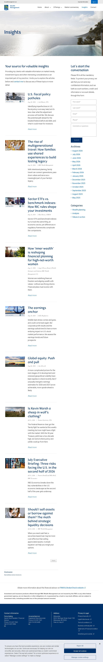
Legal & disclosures (84, 619)
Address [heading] (56, 613)
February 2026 (78, 172)
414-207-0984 (11, 624)
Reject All (80, 646)
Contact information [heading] (11, 613)
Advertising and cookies (85, 634)
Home (40, 7)
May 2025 (76, 198)
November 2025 (78, 183)
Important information (83, 2)
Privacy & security (83, 616)
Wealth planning (78, 210)
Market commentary (72, 7)
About (47, 7)
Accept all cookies (80, 651)
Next (53, 560)
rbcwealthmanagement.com (10, 2)
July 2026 (76, 154)
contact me (18, 81)
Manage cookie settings (80, 657)
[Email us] (5, 626)
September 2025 (79, 190)
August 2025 (77, 194)
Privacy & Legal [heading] (83, 613)
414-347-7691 (37, 620)
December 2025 (78, 179)
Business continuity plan (85, 626)
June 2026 (76, 158)
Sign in (94, 2)
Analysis (75, 213)
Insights (85, 7)
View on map (58, 622)
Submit (76, 140)
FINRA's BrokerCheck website (72, 588)
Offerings (57, 7)
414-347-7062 (13, 622)
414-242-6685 (35, 622)
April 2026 (76, 165)
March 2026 (77, 169)
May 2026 (76, 161)
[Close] (100, 644)
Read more (32, 129)
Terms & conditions (84, 622)
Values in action (78, 217)
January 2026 (77, 176)
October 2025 (77, 187)
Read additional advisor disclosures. (13, 575)
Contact (93, 7)
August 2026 (77, 151)
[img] (51, 33)
